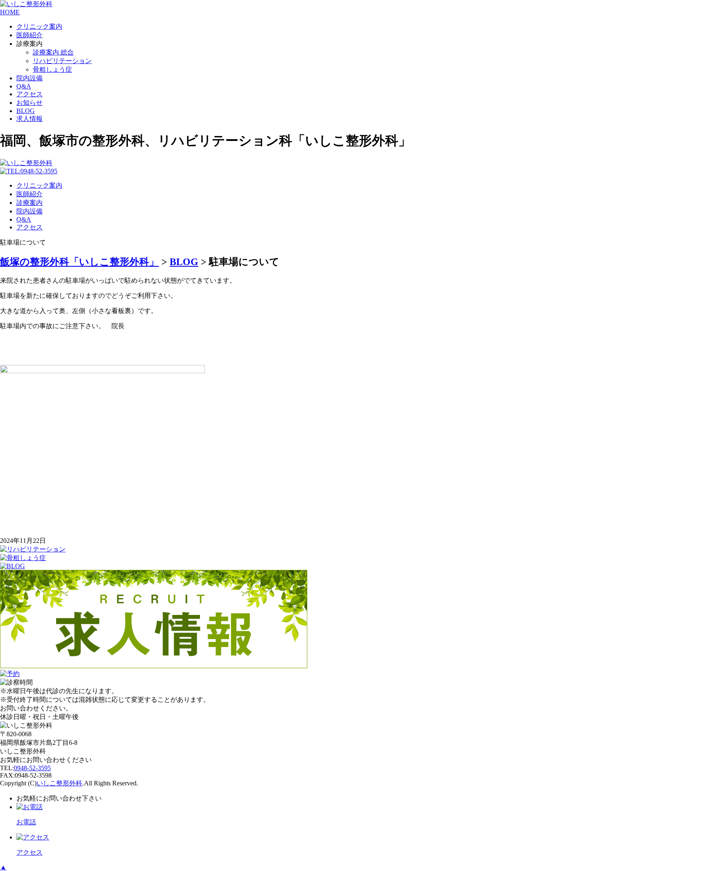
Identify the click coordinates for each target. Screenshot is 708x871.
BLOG (25, 110)
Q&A (23, 86)
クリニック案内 (39, 26)
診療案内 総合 (53, 52)
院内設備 (29, 78)
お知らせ (29, 102)
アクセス (29, 94)
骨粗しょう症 (52, 69)
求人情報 (29, 118)
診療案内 (29, 202)
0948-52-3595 (32, 767)
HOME (10, 12)
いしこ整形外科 (59, 783)
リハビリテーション (62, 60)
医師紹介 (29, 35)
